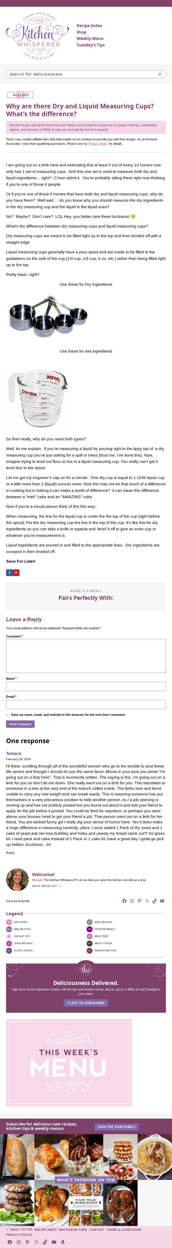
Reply (10, 852)
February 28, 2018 (18, 759)
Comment (14, 636)
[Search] (160, 74)
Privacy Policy (98, 143)
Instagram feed (73, 1229)
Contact (96, 1229)
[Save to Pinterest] (16, 572)
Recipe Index (46, 1229)
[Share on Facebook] (9, 572)
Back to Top (21, 1229)
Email (11, 696)
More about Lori (44, 885)
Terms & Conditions (124, 1229)
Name (11, 678)
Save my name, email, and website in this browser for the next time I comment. (68, 714)
